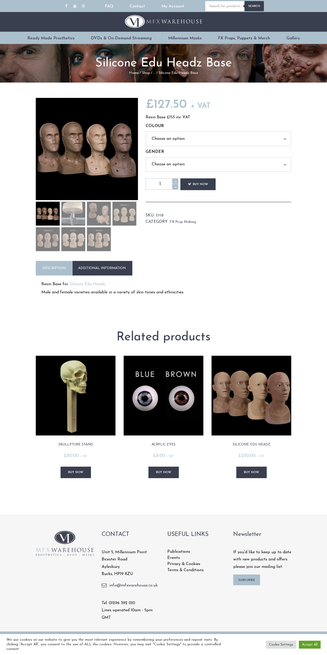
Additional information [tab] (102, 268)
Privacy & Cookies (183, 564)
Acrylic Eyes (163, 444)
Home (134, 73)
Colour (155, 126)
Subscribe (246, 580)
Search (254, 6)
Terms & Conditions (185, 570)
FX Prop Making (183, 222)
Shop (146, 73)
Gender (155, 152)
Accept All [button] (310, 644)
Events (173, 558)
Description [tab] (54, 268)
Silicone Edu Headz (87, 284)
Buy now (200, 184)
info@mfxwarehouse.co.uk (133, 585)
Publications (178, 552)
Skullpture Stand (76, 444)
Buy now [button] (75, 472)
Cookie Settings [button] (281, 644)
